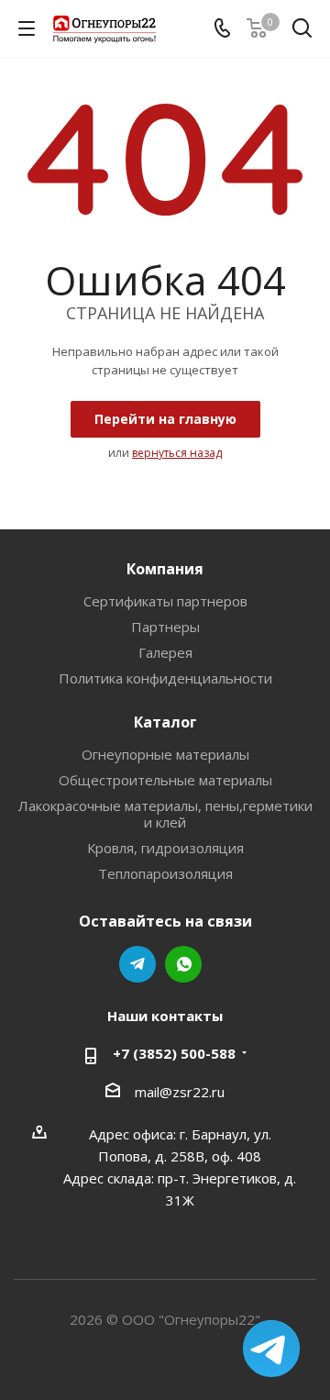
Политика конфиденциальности (165, 678)
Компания (165, 569)
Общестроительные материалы (165, 780)
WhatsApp (183, 964)
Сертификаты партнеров (165, 601)
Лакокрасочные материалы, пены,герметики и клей (165, 813)
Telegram (137, 964)
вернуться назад (177, 453)
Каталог (165, 722)
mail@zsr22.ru (180, 1092)
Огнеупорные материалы (165, 754)
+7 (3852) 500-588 (174, 1053)
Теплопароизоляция (165, 873)
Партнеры (165, 626)
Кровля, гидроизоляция (165, 848)
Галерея (165, 652)
